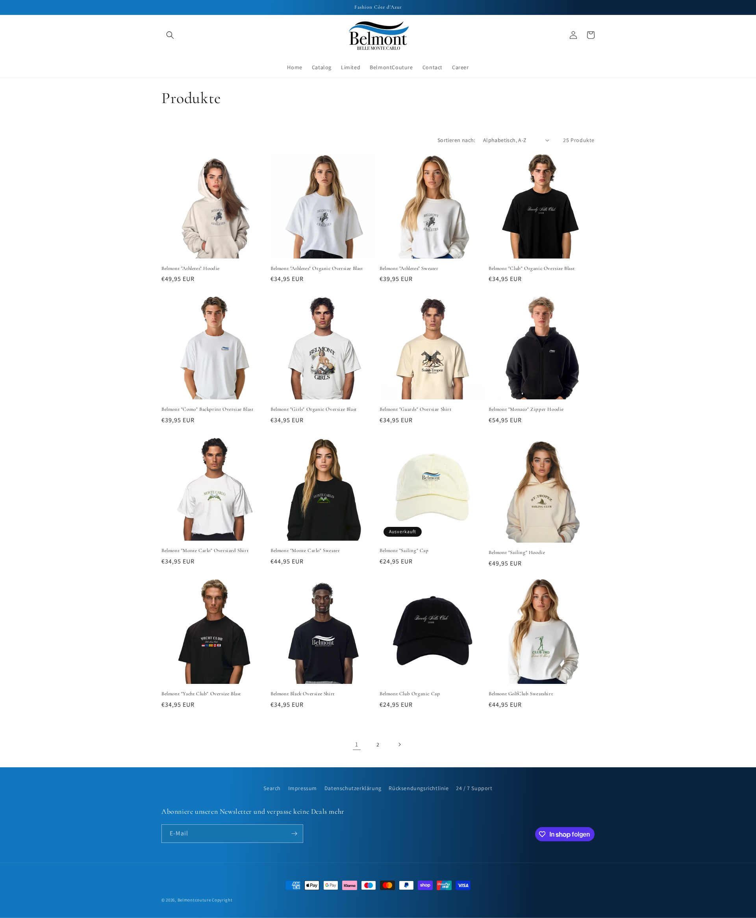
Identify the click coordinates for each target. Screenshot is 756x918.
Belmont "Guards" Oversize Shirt (416, 409)
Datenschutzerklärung (353, 788)
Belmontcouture (194, 900)
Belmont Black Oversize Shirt (303, 694)
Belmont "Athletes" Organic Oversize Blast (317, 268)
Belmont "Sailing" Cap (404, 550)
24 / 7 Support (474, 788)
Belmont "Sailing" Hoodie (517, 552)
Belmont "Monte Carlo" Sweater (305, 550)
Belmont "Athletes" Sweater (409, 268)
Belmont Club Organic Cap (410, 694)
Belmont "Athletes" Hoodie (190, 268)
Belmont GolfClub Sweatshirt (521, 694)
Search (272, 788)
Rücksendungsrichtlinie (418, 788)
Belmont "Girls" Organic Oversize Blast (314, 409)
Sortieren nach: (456, 140)
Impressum (302, 788)
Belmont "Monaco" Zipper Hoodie (526, 409)
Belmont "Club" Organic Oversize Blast (531, 268)
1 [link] (356, 744)
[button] (170, 35)
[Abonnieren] (294, 833)
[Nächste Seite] (399, 744)
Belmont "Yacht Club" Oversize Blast (201, 694)
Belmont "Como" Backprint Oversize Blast (207, 409)
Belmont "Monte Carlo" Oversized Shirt (204, 550)
